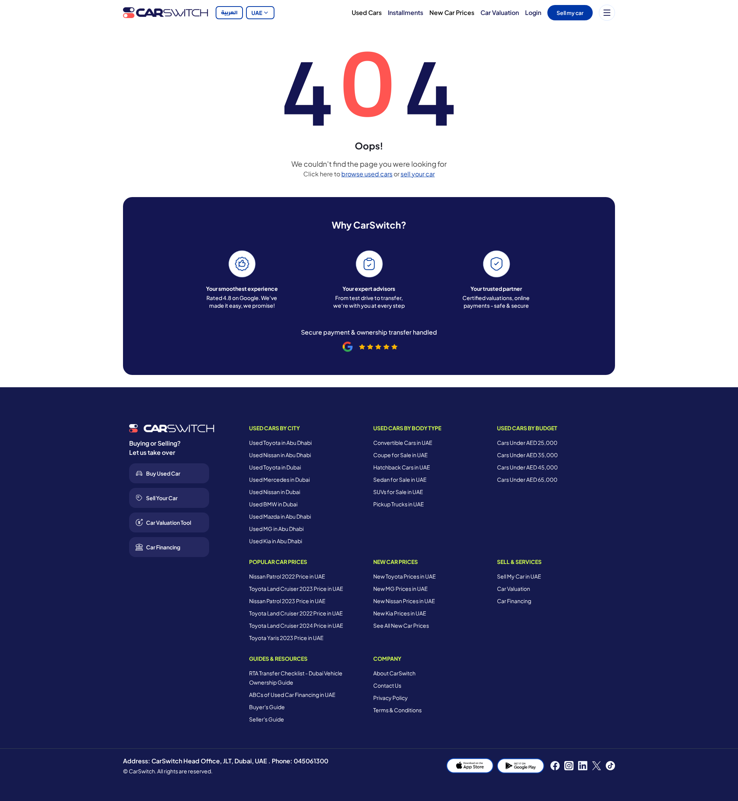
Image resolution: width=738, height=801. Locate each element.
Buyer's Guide (267, 706)
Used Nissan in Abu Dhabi (280, 454)
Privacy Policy (390, 697)
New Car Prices (451, 12)
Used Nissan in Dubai (274, 491)
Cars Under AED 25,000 (527, 442)
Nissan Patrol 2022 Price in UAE (287, 576)
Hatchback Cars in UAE (401, 467)
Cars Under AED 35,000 (527, 454)
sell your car (418, 174)
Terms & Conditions (397, 709)
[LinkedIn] (582, 765)
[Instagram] (568, 765)
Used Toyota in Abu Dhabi (280, 442)
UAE (256, 12)
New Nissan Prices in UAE (404, 600)
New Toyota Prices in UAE (404, 576)
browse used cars (366, 174)
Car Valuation (499, 12)
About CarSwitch (394, 673)
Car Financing (514, 600)
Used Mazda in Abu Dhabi (280, 516)
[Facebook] (555, 765)
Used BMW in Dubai (273, 504)
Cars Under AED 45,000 (527, 467)
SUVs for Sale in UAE (398, 491)
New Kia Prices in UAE (399, 613)
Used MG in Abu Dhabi (276, 528)
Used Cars (367, 12)
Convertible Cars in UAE (402, 442)
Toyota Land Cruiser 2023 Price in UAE (296, 588)
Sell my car (570, 12)
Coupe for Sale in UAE (400, 454)
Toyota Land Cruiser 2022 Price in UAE (296, 613)
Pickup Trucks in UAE (398, 504)
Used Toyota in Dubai (275, 467)
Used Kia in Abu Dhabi (275, 540)
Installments (405, 12)
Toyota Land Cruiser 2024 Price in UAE (296, 625)
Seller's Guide (266, 719)
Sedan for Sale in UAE (400, 479)
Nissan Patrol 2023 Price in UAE (287, 600)
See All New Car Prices (401, 625)
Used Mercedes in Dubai (279, 479)
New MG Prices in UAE (400, 588)
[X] (596, 765)
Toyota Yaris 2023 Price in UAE (286, 637)
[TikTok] (610, 765)
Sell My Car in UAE (519, 576)
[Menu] (607, 13)
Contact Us (387, 685)
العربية (229, 13)
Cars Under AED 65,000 (527, 479)
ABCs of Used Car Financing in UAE (292, 694)
